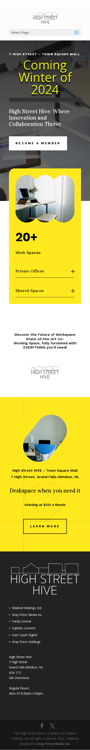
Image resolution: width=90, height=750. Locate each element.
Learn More (45, 526)
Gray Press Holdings (26, 642)
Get (12, 678)
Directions (22, 678)
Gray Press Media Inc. (54, 744)
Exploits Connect (24, 628)
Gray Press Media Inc (27, 615)
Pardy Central (21, 621)
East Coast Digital (24, 635)
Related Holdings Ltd (26, 608)
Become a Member (38, 143)
